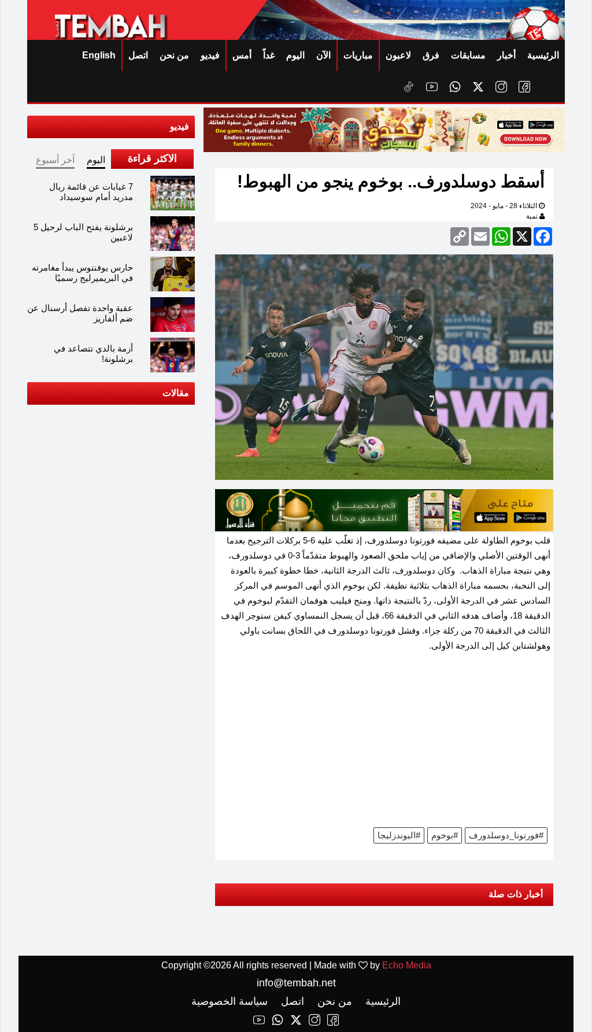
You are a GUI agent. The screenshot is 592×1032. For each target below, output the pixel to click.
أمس (241, 55)
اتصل (138, 55)
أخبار (506, 55)
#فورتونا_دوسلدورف (506, 835)
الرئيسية (543, 55)
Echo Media (406, 965)
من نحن (174, 55)
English (99, 55)
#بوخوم (444, 835)
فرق (431, 55)
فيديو (210, 55)
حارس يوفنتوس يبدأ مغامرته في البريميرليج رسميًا (82, 272)
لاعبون (398, 55)
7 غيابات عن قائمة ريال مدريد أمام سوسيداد (91, 192)
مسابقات (468, 55)
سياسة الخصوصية (229, 1001)
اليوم (295, 55)
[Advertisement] (384, 743)
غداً (269, 55)
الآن (323, 55)
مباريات (358, 55)
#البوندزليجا (399, 835)
